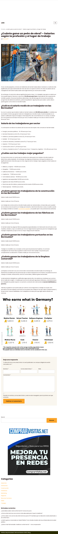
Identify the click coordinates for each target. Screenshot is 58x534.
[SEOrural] (2, 22)
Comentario (7, 375)
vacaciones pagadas (24, 209)
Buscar (3, 417)
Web (39, 369)
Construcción (5, 488)
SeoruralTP (5, 39)
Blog (29, 532)
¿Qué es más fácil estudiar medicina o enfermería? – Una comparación (21, 524)
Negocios (3, 495)
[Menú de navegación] (55, 23)
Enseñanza (4, 490)
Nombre (6, 369)
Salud (2, 500)
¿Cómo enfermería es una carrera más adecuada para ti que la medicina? (21, 513)
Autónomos (4, 485)
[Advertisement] (29, 11)
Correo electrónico (26, 369)
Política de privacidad (7, 532)
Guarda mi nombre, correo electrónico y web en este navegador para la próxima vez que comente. (28, 396)
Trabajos (3, 503)
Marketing (4, 493)
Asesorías (4, 483)
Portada (3, 29)
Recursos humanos (6, 498)
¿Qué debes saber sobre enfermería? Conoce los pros (16, 511)
